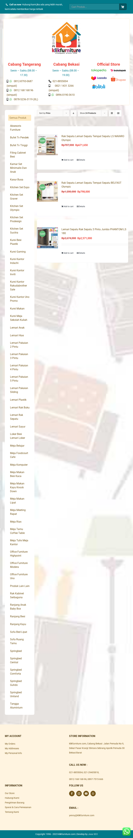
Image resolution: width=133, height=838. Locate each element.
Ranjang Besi (17, 616)
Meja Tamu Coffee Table (17, 531)
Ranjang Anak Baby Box (18, 606)
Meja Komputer (19, 464)
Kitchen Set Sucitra (16, 230)
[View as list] (118, 113)
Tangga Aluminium (16, 705)
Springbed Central (16, 660)
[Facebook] (72, 793)
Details (82, 160)
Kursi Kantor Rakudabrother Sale (18, 285)
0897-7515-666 (95, 779)
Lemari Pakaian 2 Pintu (19, 344)
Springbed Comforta (16, 671)
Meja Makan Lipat (17, 500)
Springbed (16, 651)
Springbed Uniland (16, 694)
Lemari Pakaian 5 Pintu (19, 378)
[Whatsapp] (93, 793)
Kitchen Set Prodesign (16, 219)
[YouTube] (86, 793)
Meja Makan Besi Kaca (17, 474)
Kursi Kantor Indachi (17, 261)
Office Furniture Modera (19, 565)
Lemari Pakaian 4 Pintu (19, 367)
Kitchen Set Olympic (16, 208)
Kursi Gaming (18, 251)
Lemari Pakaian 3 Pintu (19, 356)
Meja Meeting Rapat (18, 511)
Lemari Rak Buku (20, 407)
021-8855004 (76, 772)
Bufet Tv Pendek (19, 137)
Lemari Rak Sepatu (16, 416)
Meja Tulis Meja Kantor (19, 542)
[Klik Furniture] (66, 23)
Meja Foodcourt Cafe (19, 455)
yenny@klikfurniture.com (81, 815)
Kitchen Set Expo (19, 187)
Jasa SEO (93, 834)
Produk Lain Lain (20, 586)
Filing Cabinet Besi (18, 154)
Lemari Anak (17, 327)
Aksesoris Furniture (15, 127)
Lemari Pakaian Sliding (19, 390)
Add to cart (68, 160)
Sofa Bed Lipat (18, 631)
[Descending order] (73, 113)
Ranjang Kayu (18, 624)
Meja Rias (15, 521)
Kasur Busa (16, 179)
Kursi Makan (17, 308)
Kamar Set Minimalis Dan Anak (18, 167)
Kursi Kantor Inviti (17, 272)
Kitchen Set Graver (16, 196)
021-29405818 (91, 772)
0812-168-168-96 (78, 779)
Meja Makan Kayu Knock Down (17, 487)
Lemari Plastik (18, 399)
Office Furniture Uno (19, 576)
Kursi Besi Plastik (15, 241)
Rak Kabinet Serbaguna (17, 595)
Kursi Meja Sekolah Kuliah (18, 317)
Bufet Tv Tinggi (19, 145)
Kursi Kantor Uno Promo (19, 298)
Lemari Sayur (17, 426)
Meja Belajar (17, 445)
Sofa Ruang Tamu (17, 641)
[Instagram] (79, 793)
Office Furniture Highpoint (19, 553)
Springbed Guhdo (16, 683)
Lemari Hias (17, 335)
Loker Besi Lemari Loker (17, 436)
